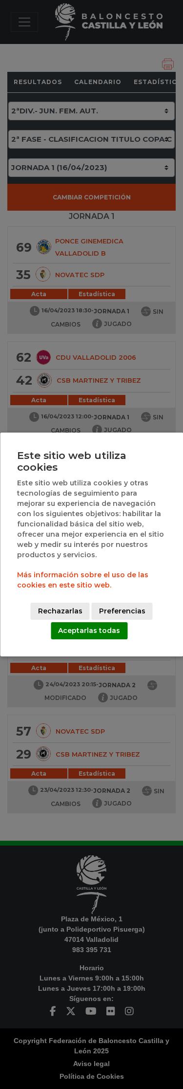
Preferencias (122, 611)
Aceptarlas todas (89, 630)
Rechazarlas (60, 611)
